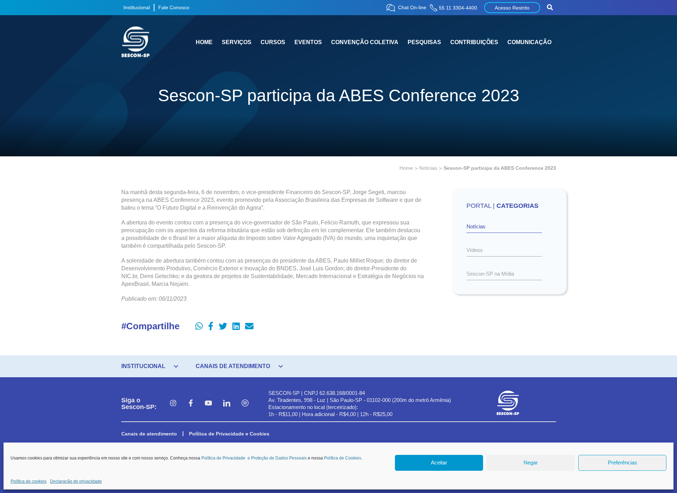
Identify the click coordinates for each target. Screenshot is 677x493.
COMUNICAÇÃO (529, 42)
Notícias (428, 168)
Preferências (622, 463)
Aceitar (439, 463)
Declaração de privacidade (76, 481)
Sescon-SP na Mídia (490, 274)
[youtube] (208, 403)
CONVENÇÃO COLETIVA (364, 42)
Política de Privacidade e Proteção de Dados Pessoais (254, 458)
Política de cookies (29, 481)
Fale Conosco (173, 7)
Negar (531, 463)
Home (406, 168)
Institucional (136, 7)
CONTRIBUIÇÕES (474, 42)
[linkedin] (226, 403)
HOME (204, 42)
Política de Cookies (342, 458)
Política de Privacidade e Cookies (229, 434)
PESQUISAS (424, 42)
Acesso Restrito (512, 8)
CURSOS (273, 42)
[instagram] (173, 403)
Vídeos (474, 250)
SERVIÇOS (236, 42)
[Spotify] (245, 403)
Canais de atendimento (149, 434)
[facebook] (190, 403)
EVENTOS (308, 42)
